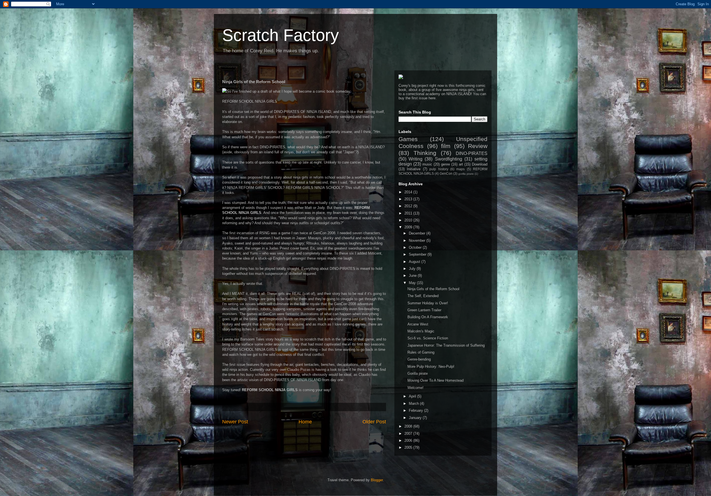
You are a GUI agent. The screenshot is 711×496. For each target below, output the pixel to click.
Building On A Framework (427, 317)
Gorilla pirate (417, 373)
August (415, 262)
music (427, 164)
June (413, 275)
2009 (408, 227)
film (445, 146)
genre (445, 164)
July (413, 268)
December (417, 233)
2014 (408, 192)
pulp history (438, 169)
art (461, 164)
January (416, 418)
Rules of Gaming (420, 352)
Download (479, 164)
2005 (408, 447)
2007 (408, 433)
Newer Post (235, 422)
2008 (408, 426)
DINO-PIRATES (471, 153)
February (416, 410)
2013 (408, 199)
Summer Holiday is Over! (427, 303)
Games (408, 139)
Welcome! (415, 388)
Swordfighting (448, 159)
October (416, 247)
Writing (415, 159)
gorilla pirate (466, 173)
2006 (408, 440)
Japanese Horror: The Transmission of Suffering (446, 345)
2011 (408, 213)
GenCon (446, 173)
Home (305, 422)
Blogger (377, 480)
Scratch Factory (280, 35)
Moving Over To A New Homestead (435, 380)
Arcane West (417, 324)
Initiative (413, 169)
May (413, 283)
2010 (408, 220)
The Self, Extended (423, 296)
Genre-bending (419, 359)
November (417, 240)
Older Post (374, 422)
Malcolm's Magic (420, 331)
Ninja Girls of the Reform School (433, 289)
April (413, 396)
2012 (408, 206)
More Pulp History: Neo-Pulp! (430, 366)
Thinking (425, 153)
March (414, 403)
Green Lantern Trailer (424, 310)
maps (460, 169)
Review (477, 146)
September (418, 254)
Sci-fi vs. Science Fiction (427, 338)
